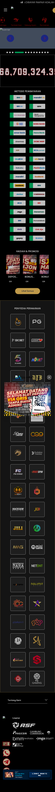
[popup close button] (49, 377)
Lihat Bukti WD (39, 774)
